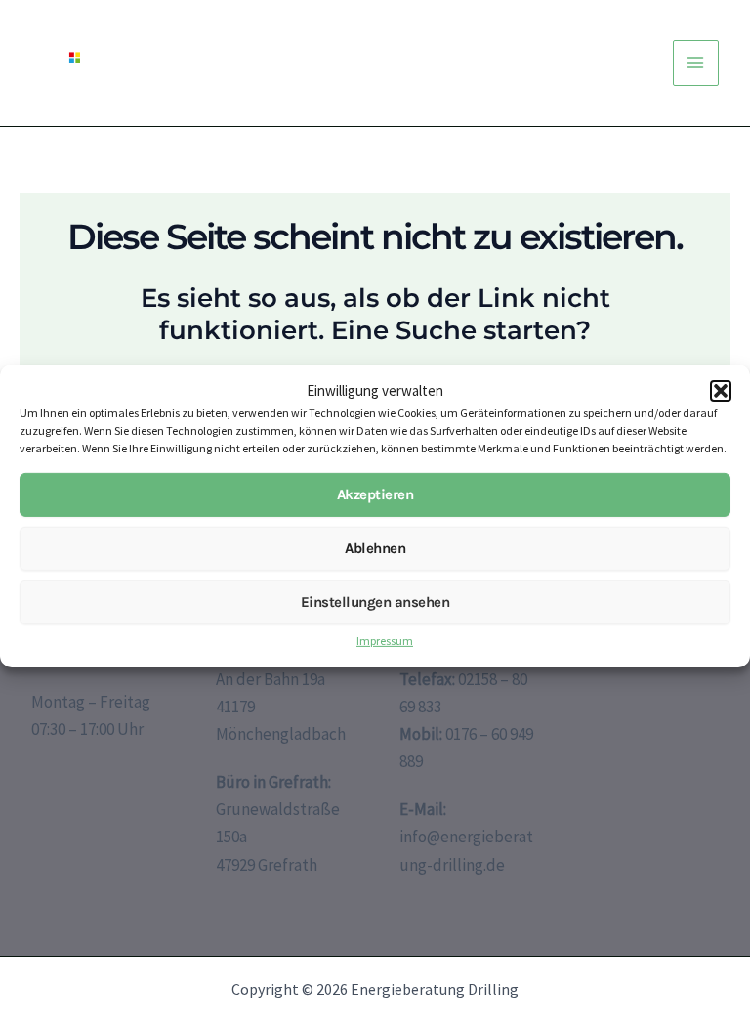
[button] (720, 391)
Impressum (384, 640)
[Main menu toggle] (696, 63)
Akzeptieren (375, 494)
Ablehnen (375, 548)
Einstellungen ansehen (375, 602)
